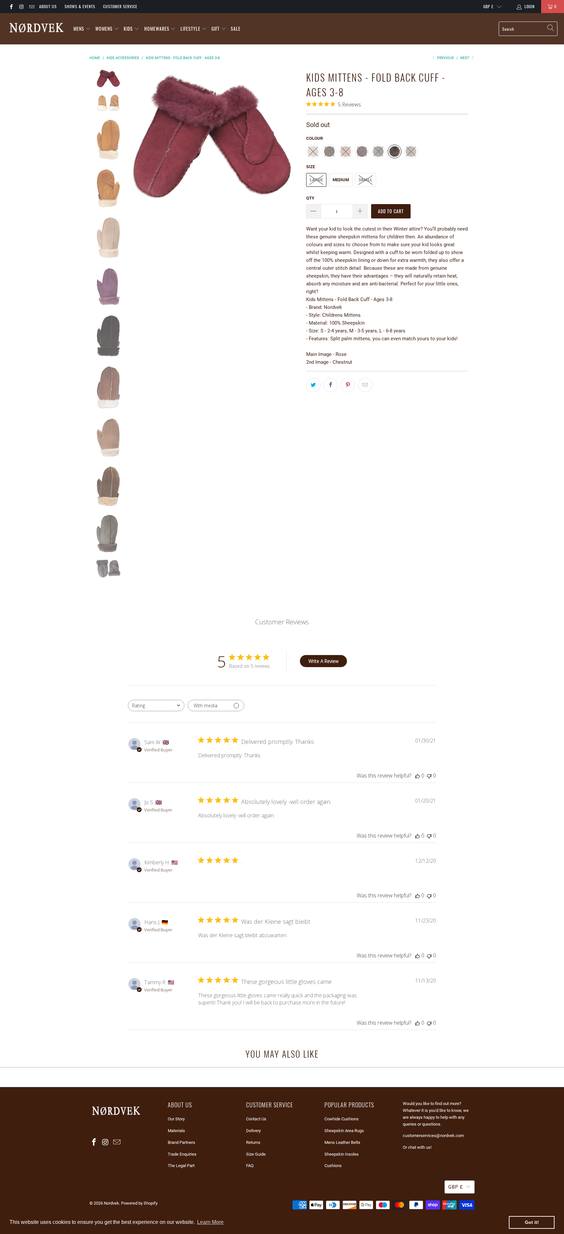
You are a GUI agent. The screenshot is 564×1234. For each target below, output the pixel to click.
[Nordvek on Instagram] (21, 6)
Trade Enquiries (182, 1154)
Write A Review (323, 661)
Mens (78, 28)
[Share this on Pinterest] (348, 385)
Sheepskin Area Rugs (344, 1130)
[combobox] (156, 705)
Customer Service (120, 6)
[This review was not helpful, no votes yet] (429, 775)
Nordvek (111, 1203)
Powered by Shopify (139, 1203)
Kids (128, 28)
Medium (341, 179)
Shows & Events (80, 6)
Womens (104, 28)
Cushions (333, 1165)
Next (465, 58)
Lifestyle (190, 28)
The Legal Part (181, 1165)
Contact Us (256, 1118)
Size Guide (256, 1154)
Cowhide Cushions (341, 1118)
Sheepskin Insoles (341, 1154)
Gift (216, 28)
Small (365, 179)
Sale (236, 28)
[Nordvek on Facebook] (11, 6)
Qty (310, 198)
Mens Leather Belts (342, 1142)
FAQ (250, 1165)
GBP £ (488, 6)
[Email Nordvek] (31, 6)
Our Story (176, 1118)
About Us (48, 6)
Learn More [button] (210, 1222)
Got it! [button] (532, 1222)
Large (316, 179)
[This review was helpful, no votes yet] (417, 775)
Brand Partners (181, 1142)
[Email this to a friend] (365, 385)
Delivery (253, 1130)
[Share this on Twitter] (313, 385)
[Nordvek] (37, 28)
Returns (253, 1142)
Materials (176, 1130)
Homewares (156, 28)
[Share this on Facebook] (330, 385)
